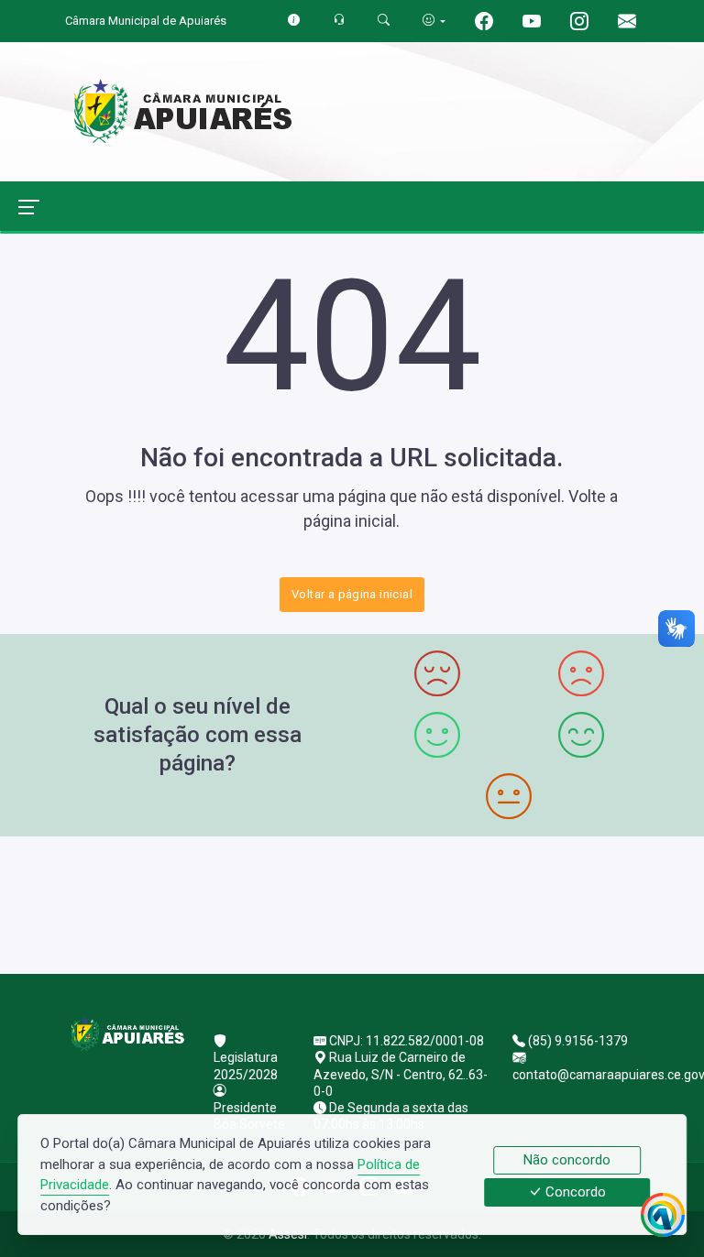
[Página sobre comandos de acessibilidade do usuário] (434, 20)
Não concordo (566, 1160)
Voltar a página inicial (352, 594)
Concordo (574, 1193)
